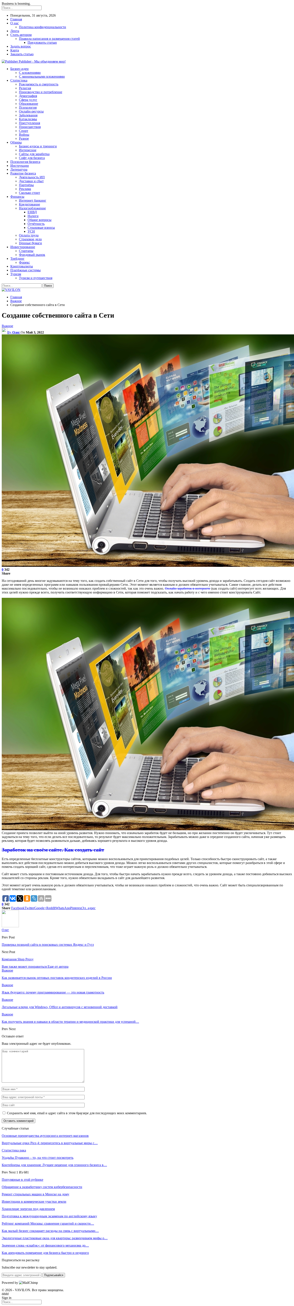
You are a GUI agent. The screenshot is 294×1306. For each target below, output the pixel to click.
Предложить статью (42, 42)
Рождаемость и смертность (38, 84)
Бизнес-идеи (19, 69)
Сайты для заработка (34, 154)
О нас (14, 23)
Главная (16, 19)
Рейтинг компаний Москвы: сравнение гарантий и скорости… (48, 1223)
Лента (14, 31)
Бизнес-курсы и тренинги (38, 146)
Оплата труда (29, 235)
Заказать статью (22, 54)
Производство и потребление (40, 92)
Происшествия (30, 127)
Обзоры (16, 142)
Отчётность (36, 224)
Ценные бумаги (30, 243)
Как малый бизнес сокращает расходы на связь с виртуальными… (50, 1231)
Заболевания (28, 115)
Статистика (18, 80)
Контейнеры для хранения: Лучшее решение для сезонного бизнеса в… (54, 1165)
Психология (28, 107)
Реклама (25, 189)
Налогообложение (32, 208)
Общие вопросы (39, 220)
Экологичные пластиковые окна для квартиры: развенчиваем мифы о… (55, 1238)
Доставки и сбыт (31, 181)
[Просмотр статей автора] (10, 926)
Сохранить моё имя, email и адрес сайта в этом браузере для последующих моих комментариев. (77, 1113)
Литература (18, 169)
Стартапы (26, 251)
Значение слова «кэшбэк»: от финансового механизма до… (45, 1245)
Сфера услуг (28, 100)
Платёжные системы (25, 270)
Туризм (15, 274)
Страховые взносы (41, 227)
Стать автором (21, 35)
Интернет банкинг (32, 200)
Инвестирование (22, 247)
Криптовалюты (21, 266)
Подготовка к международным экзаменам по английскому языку (49, 1216)
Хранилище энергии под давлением (28, 1209)
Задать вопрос (20, 46)
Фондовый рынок (32, 255)
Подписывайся (53, 1275)
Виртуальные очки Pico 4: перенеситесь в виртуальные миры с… (50, 1143)
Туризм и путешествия (35, 278)
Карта (14, 50)
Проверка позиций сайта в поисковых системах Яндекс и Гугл (48, 944)
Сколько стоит (29, 193)
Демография (28, 96)
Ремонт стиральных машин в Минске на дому (35, 1194)
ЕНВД (32, 212)
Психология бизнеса (25, 162)
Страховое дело (30, 239)
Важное (7, 326)
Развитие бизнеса (23, 173)
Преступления (29, 123)
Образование (28, 103)
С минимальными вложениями (42, 76)
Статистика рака (14, 1150)
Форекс (24, 262)
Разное (24, 138)
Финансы (17, 196)
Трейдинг (17, 258)
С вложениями (30, 72)
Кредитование (29, 204)
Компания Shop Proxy (18, 959)
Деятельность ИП (32, 177)
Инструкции (19, 165)
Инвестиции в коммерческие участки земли (34, 1201)
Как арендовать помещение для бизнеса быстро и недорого (45, 1253)
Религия (25, 88)
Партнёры (26, 185)
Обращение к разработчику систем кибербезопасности (42, 1187)
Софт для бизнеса (32, 158)
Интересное (27, 150)
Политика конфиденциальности (42, 27)
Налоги (33, 216)
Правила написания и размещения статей (49, 38)
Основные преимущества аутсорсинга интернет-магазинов (45, 1136)
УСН (31, 231)
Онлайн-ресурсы (31, 111)
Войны (24, 134)
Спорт (23, 131)
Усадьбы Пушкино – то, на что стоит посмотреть (37, 1157)
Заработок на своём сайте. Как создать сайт (53, 850)
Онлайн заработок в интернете (187, 588)
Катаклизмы (28, 119)
